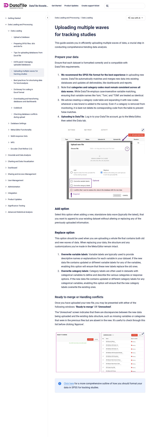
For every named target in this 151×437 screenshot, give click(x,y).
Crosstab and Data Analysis (19, 155)
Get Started (56, 6)
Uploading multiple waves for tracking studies (26, 72)
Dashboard (12, 168)
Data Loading (16, 31)
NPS (12, 142)
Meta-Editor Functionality (21, 130)
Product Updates (71, 6)
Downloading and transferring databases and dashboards (26, 100)
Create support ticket (90, 6)
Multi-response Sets (19, 136)
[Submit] (107, 6)
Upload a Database (21, 37)
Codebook (18, 108)
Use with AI (135, 18)
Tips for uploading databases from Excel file (28, 54)
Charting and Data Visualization (21, 161)
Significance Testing (16, 206)
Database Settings (18, 123)
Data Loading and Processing (20, 24)
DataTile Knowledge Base (38, 5)
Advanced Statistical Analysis (20, 212)
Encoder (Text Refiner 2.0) (21, 149)
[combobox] (124, 6)
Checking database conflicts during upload (25, 115)
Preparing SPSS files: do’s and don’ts (24, 45)
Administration (14, 187)
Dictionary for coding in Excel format (23, 90)
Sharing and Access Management (22, 174)
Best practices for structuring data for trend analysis (28, 81)
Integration (12, 193)
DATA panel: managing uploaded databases (23, 63)
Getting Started (14, 18)
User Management (15, 180)
